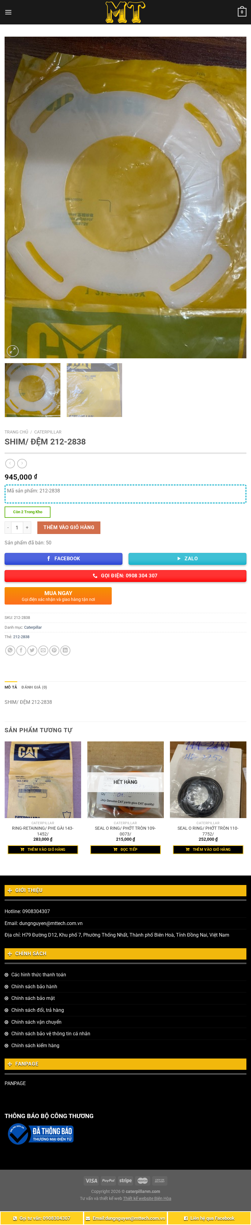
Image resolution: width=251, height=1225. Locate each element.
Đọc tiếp (129, 849)
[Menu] (8, 12)
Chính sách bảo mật (33, 998)
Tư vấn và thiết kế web (101, 1198)
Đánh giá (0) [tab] (34, 687)
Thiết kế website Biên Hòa (147, 1198)
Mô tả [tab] (11, 687)
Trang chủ (16, 432)
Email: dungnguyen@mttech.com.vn (44, 923)
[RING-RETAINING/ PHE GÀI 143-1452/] (43, 779)
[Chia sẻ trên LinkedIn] (65, 650)
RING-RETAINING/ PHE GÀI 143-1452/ (42, 831)
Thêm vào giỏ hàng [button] (47, 849)
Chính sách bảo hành (34, 986)
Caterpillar (48, 432)
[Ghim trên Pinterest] (54, 650)
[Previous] (17, 197)
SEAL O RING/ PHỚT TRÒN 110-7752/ (208, 831)
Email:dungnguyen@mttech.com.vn (129, 1218)
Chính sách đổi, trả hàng (37, 1010)
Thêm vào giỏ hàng (68, 527)
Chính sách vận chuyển (36, 1022)
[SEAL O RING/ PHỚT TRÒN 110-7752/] (208, 779)
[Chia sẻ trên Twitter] (32, 650)
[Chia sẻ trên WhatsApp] (10, 650)
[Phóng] (13, 351)
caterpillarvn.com (143, 1191)
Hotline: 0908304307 (27, 911)
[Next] (233, 197)
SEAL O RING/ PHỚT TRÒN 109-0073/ (125, 831)
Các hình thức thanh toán (38, 975)
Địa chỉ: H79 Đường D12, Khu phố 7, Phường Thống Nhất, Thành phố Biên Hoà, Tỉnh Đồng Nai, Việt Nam (117, 935)
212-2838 (21, 636)
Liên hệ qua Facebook (212, 1218)
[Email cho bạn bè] (43, 650)
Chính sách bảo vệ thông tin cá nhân (50, 1034)
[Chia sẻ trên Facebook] (21, 650)
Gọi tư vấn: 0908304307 (45, 1218)
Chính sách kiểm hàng (35, 1045)
